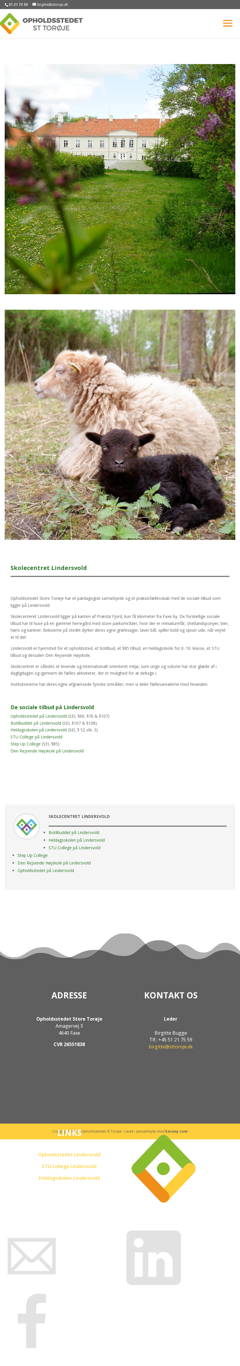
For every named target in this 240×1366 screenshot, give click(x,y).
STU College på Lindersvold (36, 737)
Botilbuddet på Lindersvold (36, 723)
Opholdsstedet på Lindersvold (39, 716)
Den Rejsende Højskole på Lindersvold (47, 751)
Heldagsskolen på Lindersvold (39, 730)
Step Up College (26, 744)
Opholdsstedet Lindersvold (69, 1154)
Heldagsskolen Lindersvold (69, 1178)
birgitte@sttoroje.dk (171, 1046)
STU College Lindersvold (69, 1166)
